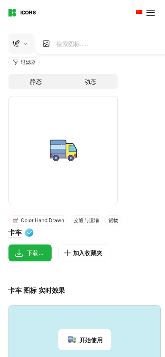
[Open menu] (151, 13)
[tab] (36, 81)
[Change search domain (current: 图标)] (21, 43)
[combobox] (138, 12)
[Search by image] (46, 43)
